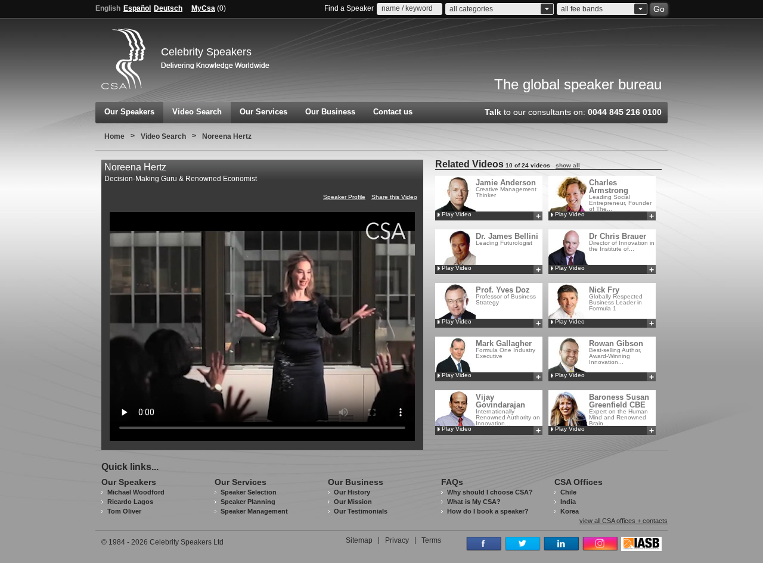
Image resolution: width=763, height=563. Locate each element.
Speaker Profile (344, 197)
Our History (352, 492)
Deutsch (168, 8)
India (568, 501)
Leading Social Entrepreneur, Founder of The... (620, 195)
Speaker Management (254, 511)
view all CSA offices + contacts (623, 521)
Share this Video (394, 197)
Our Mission (353, 501)
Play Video (457, 214)
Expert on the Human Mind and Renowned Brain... (619, 410)
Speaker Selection (249, 492)
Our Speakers (129, 111)
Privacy (397, 540)
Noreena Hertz (227, 136)
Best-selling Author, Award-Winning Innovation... (616, 352)
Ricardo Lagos (130, 501)
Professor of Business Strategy (506, 295)
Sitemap (359, 540)
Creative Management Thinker (506, 188)
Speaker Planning (248, 501)
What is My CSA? (474, 501)
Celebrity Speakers (206, 52)
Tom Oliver (124, 511)
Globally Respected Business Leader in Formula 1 (616, 298)
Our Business (330, 111)
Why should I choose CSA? (490, 492)
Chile (568, 492)
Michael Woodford (136, 492)
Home (114, 136)
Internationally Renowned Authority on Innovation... (508, 410)
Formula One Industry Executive (505, 349)
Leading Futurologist (507, 239)
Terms (431, 540)
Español (137, 8)
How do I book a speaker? (488, 511)
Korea (569, 511)
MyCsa (203, 8)
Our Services (263, 111)
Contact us (392, 111)
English (107, 8)
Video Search (197, 111)
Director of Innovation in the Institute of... (622, 242)
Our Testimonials (360, 511)
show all (568, 165)
